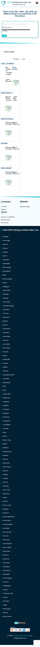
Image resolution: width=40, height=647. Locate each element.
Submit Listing (25, 207)
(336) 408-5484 (15, 98)
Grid (17, 59)
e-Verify (4, 207)
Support (4, 209)
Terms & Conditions (8, 217)
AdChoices (4, 223)
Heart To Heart (7, 118)
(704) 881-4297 (9, 80)
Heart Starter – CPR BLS (7, 93)
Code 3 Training (7, 63)
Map (23, 59)
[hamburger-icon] (37, 3)
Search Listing (4, 36)
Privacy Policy (5, 220)
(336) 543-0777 (17, 123)
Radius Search (7, 27)
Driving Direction (15, 68)
